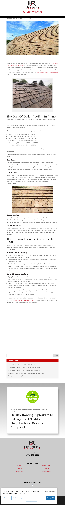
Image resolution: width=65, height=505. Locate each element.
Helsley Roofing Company (15, 18)
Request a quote (11, 149)
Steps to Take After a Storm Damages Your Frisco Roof (26, 373)
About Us (19, 468)
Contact (46, 468)
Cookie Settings (18, 498)
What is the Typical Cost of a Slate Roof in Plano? (24, 370)
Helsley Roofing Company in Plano (23, 300)
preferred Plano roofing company (47, 72)
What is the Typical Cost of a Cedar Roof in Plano (24, 367)
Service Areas (46, 471)
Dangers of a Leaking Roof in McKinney (20, 376)
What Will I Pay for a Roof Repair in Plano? (21, 365)
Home (19, 465)
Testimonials (46, 465)
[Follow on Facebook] (32, 485)
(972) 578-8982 (33, 12)
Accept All (50, 498)
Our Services (19, 471)
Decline (6, 498)
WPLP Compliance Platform (31, 501)
